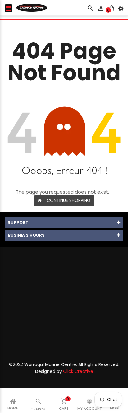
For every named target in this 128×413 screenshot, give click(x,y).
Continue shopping (68, 200)
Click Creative (78, 371)
